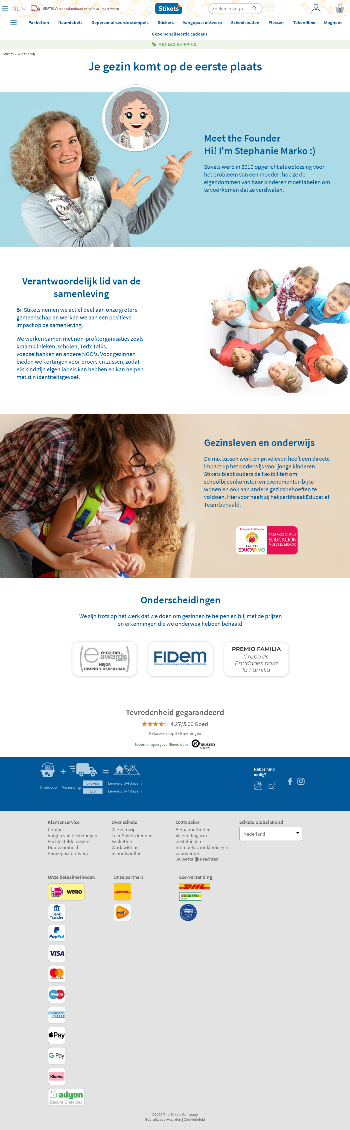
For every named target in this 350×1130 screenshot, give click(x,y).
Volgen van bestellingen (72, 835)
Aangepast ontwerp (68, 853)
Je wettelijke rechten (197, 859)
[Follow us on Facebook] (289, 782)
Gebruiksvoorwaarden (163, 1119)
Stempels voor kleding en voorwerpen (202, 850)
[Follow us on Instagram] (300, 782)
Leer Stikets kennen (132, 835)
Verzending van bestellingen (191, 838)
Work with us (125, 847)
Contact (56, 829)
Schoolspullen (127, 853)
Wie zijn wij (26, 53)
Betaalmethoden (193, 829)
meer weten (110, 8)
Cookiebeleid (194, 1119)
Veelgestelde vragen (68, 841)
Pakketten (122, 841)
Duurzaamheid (63, 847)
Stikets (8, 53)
